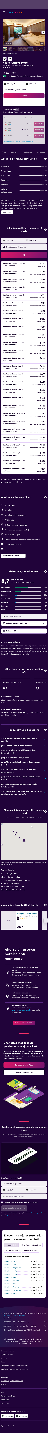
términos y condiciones (38, 1213)
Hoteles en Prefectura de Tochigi (15, 1341)
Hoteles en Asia (22, 1339)
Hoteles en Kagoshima (12, 1268)
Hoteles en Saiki (10, 1277)
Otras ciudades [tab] (11, 1245)
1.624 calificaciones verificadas (30, 76)
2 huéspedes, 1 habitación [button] (15, 90)
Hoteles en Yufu (10, 1284)
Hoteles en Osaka (10, 1264)
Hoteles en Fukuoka (11, 1287)
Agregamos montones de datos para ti (19, 1326)
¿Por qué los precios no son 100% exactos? (21, 1330)
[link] (24, 1023)
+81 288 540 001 (9, 73)
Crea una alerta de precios (21, 1010)
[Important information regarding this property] (45, 670)
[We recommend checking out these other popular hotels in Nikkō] (45, 905)
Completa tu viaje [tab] (31, 1250)
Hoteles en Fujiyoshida (12, 1290)
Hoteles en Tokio (10, 1261)
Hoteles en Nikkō (34, 1341)
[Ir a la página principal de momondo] (15, 12)
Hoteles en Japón (35, 1339)
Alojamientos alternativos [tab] (31, 1245)
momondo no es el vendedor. (16, 1322)
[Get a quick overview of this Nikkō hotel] (45, 158)
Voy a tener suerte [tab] (12, 1250)
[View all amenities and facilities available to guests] (45, 497)
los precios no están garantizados (14, 1315)
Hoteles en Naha (10, 1274)
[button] (4, 12)
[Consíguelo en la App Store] (21, 1416)
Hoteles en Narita (10, 1293)
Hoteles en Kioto (10, 1271)
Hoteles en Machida (11, 1280)
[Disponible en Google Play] (7, 1416)
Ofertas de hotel (9, 1339)
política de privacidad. (14, 1215)
